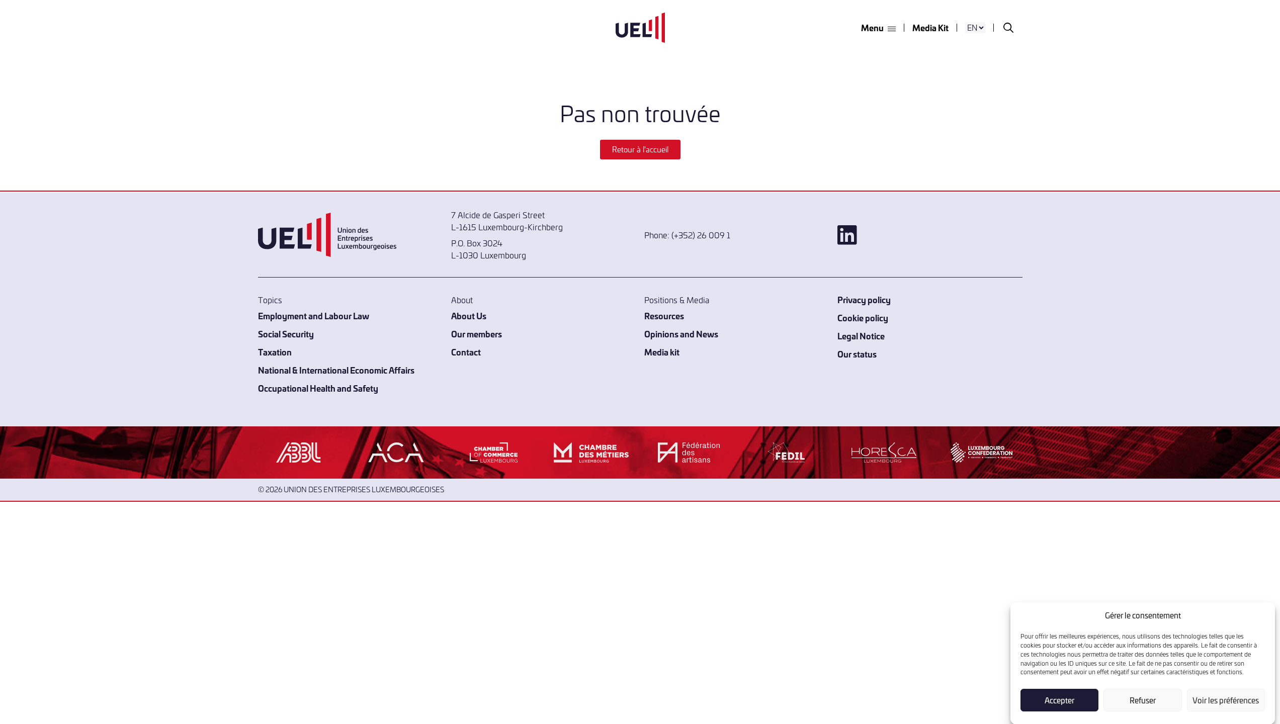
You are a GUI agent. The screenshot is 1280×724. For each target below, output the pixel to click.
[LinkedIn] (929, 235)
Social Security (286, 333)
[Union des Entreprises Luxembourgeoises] (640, 28)
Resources (664, 315)
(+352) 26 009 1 (700, 234)
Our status (857, 353)
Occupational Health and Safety (318, 388)
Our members (476, 333)
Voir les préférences (1225, 700)
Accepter (1059, 700)
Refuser (1143, 700)
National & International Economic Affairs (336, 370)
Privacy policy (864, 299)
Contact (466, 351)
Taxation (275, 351)
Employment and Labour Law (313, 315)
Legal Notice (861, 335)
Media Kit (930, 27)
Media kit (661, 351)
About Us (468, 315)
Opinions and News (681, 333)
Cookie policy (862, 317)
